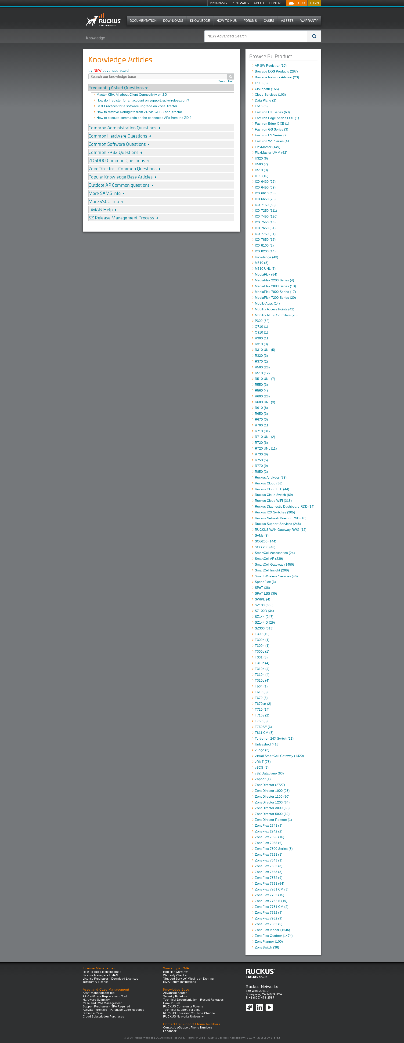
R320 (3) (261, 355)
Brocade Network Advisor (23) (277, 77)
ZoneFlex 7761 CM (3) (272, 889)
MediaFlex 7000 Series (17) (275, 292)
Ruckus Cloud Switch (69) (274, 495)
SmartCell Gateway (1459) (274, 564)
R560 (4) (261, 390)
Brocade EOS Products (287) (276, 71)
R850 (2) (261, 471)
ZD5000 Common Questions (117, 160)
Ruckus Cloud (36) (268, 483)
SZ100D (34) (264, 611)
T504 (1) (261, 686)
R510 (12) (262, 373)
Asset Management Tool (99, 993)
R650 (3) (261, 413)
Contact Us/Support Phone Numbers (188, 1027)
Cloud (299, 3)
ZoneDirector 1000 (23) (272, 790)
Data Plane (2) (265, 100)
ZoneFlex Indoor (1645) (272, 930)
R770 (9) (261, 466)
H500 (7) (261, 164)
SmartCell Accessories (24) (275, 553)
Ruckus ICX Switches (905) (275, 512)
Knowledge (200, 20)
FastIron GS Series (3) (271, 129)
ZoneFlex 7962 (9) (268, 918)
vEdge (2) (262, 750)
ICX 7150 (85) (265, 205)
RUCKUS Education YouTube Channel (189, 1013)
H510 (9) (261, 170)
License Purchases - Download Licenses (110, 978)
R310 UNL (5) (265, 350)
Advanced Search (175, 993)
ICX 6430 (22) (265, 181)
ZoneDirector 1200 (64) (272, 802)
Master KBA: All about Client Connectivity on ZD (132, 94)
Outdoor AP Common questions (119, 185)
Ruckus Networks (262, 987)
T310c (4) (262, 663)
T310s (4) (262, 680)
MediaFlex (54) (266, 274)
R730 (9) (261, 454)
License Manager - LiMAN (100, 975)
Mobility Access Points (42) (274, 309)
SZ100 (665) (264, 605)
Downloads (173, 20)
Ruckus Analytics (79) (271, 477)
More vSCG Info (104, 201)
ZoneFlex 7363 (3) (268, 872)
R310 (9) (261, 344)
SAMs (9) (262, 535)
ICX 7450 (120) (266, 216)
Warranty (309, 20)
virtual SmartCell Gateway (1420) (279, 756)
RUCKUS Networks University (183, 1016)
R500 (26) (262, 367)
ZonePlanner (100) (269, 941)
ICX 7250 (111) (266, 210)
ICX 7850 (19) (265, 239)
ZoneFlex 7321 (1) (268, 854)
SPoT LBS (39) (266, 593)
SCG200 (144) (265, 541)
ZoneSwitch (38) (267, 947)
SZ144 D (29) (265, 622)
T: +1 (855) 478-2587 (260, 997)
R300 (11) (262, 338)
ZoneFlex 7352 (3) (268, 866)
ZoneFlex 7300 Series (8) (274, 848)
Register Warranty (175, 972)
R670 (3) (261, 419)
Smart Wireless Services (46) (276, 576)
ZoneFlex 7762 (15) (269, 895)
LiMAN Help (101, 209)
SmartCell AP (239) (269, 558)
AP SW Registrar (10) (271, 65)
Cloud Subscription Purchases (103, 1016)
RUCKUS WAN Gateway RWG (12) (281, 529)
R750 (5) (261, 460)
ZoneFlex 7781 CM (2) (272, 907)
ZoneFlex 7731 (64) (269, 883)
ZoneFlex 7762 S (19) (271, 901)
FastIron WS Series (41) (273, 141)
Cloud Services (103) (270, 94)
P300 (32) (262, 321)
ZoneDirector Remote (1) (273, 819)
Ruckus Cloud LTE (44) (272, 489)
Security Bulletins (175, 996)
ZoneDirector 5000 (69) (272, 814)
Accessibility (237, 1037)
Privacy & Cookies (216, 1037)
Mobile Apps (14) (267, 303)
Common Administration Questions (122, 128)
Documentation (143, 20)
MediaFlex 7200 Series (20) (275, 297)
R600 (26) (262, 396)
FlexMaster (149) (267, 147)
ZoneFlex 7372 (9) (268, 877)
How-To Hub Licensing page (102, 972)
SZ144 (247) (264, 616)
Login (314, 3)
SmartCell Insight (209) (272, 570)
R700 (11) (262, 425)
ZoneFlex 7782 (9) (268, 912)
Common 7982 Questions (113, 152)
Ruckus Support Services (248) (278, 524)
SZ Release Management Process (121, 218)
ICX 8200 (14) (265, 251)
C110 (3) (261, 83)
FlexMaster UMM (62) (271, 152)
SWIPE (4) (262, 599)
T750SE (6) (263, 727)
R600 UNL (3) (265, 402)
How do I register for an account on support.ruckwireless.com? (143, 100)
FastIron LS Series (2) (271, 135)
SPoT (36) (262, 587)
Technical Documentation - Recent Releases (193, 999)
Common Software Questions (117, 144)
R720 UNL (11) (266, 448)
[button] (314, 36)
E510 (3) (261, 106)
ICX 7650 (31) (265, 228)
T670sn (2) (263, 703)
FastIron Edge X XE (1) (272, 123)
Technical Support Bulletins (181, 1009)
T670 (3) (261, 698)
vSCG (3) (262, 767)
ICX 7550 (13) (265, 222)
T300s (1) (262, 651)
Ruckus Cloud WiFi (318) (273, 500)
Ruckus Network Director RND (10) (281, 518)
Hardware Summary (96, 999)
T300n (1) (262, 645)
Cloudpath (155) (267, 89)
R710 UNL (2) (265, 437)
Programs (218, 3)
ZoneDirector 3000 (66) (272, 808)
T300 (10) (262, 634)
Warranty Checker (175, 975)
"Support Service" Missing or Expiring (188, 978)
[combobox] (255, 36)
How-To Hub (227, 20)
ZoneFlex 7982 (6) (268, 924)
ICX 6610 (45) (265, 193)
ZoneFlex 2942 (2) (268, 831)
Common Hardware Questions (118, 136)
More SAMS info (105, 193)
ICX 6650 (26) (265, 199)
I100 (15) (261, 176)
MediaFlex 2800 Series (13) (275, 286)
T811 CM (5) (264, 732)
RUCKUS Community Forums (183, 1006)
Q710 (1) (261, 326)
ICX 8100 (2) (264, 245)
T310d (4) (262, 669)
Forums (250, 20)
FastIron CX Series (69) (272, 112)
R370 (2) (261, 361)
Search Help (226, 81)
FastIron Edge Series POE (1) (277, 118)
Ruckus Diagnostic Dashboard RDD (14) (284, 506)
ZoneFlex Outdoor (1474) (274, 936)
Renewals (240, 3)
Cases (269, 20)
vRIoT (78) (263, 761)
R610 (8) (261, 408)
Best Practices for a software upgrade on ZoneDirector (137, 106)
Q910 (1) (261, 332)
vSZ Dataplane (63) (269, 773)
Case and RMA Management (102, 1003)
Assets (287, 20)
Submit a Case (93, 1013)
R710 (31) (262, 431)
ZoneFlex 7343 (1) (268, 860)
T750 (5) (261, 721)
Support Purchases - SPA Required (106, 1006)
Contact (276, 3)
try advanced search (109, 70)
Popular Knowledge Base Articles (121, 177)
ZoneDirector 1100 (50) (272, 796)
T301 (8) (261, 657)
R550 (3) (261, 384)
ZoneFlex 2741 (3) (268, 825)
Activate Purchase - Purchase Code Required (113, 1009)
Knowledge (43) (266, 257)
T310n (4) (262, 674)
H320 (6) (261, 158)
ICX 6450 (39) (265, 187)
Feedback (170, 1031)
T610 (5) (261, 692)
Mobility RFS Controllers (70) (276, 315)
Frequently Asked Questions (116, 88)
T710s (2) (262, 715)
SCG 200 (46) (265, 547)
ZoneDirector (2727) (270, 785)
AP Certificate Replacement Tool (105, 996)
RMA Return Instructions (179, 982)
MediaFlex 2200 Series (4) (274, 280)
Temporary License (96, 982)
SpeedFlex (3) (265, 582)
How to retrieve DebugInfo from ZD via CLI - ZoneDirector (139, 112)
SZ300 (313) (264, 628)
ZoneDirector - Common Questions (123, 168)
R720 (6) (261, 442)
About (259, 3)
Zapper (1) (263, 779)
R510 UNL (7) (265, 379)
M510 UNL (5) (265, 268)
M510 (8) (261, 263)
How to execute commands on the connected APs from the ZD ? (144, 118)
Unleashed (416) (267, 744)
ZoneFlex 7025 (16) (269, 837)
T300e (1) (262, 640)
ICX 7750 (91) (265, 234)
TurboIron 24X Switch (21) (274, 738)
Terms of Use (195, 1037)
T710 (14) (262, 709)
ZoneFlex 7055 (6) (268, 843)
